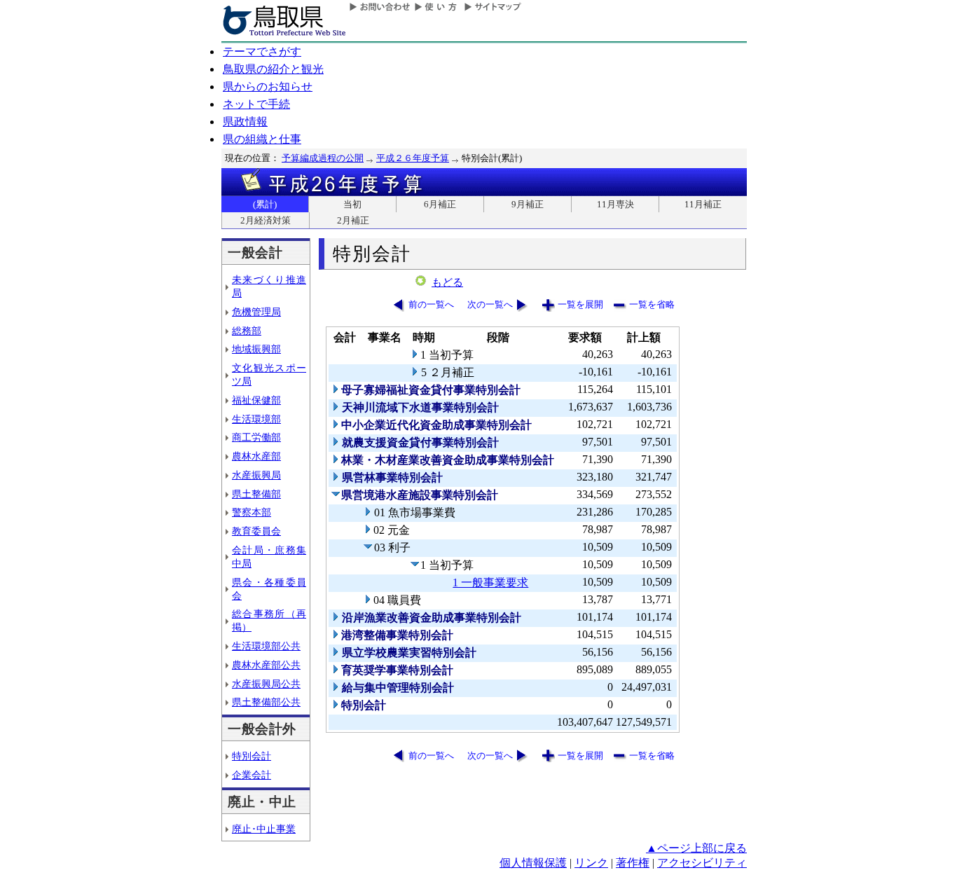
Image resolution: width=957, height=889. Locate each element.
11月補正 (703, 204)
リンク (591, 863)
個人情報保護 (533, 863)
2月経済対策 (265, 220)
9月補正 (527, 204)
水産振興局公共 (266, 683)
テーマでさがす (262, 51)
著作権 (632, 863)
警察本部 (251, 512)
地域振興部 (256, 348)
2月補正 (353, 220)
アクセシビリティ (702, 863)
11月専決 (615, 204)
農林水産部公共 (266, 664)
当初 (352, 204)
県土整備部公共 (266, 702)
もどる (447, 282)
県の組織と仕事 (262, 139)
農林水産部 (256, 456)
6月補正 (440, 204)
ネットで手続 (256, 104)
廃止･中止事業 (264, 828)
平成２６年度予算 (412, 158)
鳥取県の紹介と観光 (273, 69)
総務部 (246, 330)
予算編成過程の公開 (323, 158)
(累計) (265, 204)
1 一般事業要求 (490, 582)
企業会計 (251, 774)
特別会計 (251, 755)
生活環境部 (256, 419)
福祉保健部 (256, 400)
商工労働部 (256, 437)
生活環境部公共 (266, 646)
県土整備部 (256, 493)
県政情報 (245, 122)
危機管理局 (256, 311)
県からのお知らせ (267, 86)
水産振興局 (256, 475)
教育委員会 (256, 531)
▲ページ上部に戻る (696, 848)
